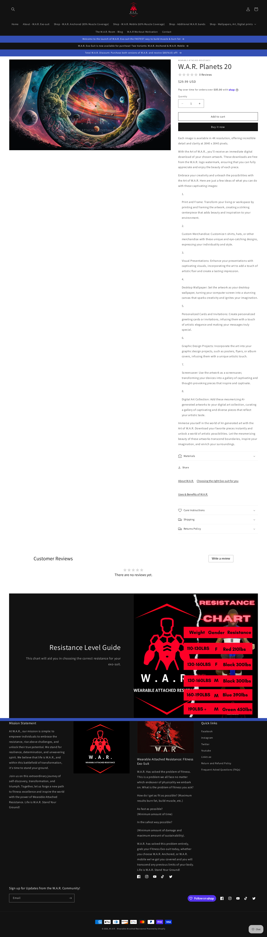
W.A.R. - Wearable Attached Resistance (127, 928)
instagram (207, 737)
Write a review (221, 558)
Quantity (182, 96)
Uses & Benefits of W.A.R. (193, 494)
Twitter (205, 744)
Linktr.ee (206, 757)
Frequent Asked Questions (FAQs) (220, 769)
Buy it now (218, 127)
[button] (13, 9)
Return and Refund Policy (216, 763)
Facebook (207, 731)
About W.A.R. (186, 481)
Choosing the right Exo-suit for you (217, 481)
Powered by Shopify (156, 928)
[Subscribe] (70, 898)
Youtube (206, 750)
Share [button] (185, 467)
